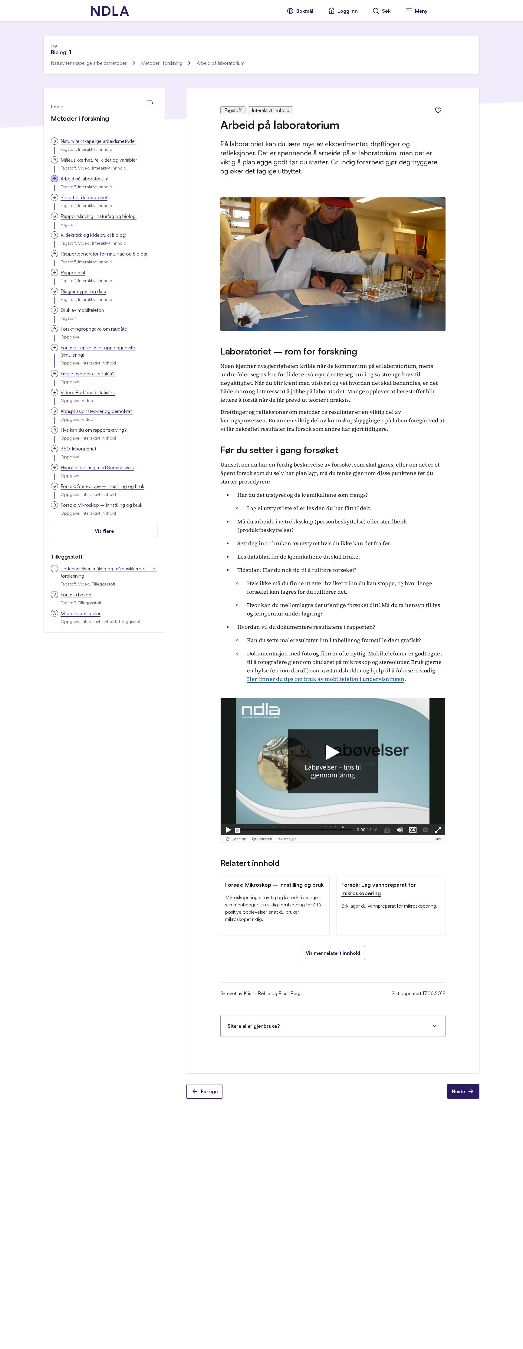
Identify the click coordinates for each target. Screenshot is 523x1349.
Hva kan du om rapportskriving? (94, 430)
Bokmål (304, 11)
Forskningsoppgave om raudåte (94, 329)
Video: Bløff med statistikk (88, 392)
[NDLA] (110, 11)
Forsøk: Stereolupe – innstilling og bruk (102, 486)
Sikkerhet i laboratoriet (84, 197)
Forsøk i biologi (76, 595)
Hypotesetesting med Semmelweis (97, 467)
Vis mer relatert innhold (333, 953)
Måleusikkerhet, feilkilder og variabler (99, 160)
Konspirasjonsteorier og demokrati (97, 411)
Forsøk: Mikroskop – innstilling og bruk (101, 505)
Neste (458, 1091)
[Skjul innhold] (150, 103)
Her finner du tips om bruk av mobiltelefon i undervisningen (325, 679)
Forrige (209, 1091)
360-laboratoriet (78, 449)
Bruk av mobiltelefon (82, 310)
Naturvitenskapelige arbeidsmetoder (89, 63)
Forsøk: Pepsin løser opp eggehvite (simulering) (98, 351)
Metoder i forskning (161, 63)
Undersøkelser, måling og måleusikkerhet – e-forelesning (109, 572)
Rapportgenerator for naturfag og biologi (104, 254)
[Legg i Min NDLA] (438, 110)
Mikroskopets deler (80, 613)
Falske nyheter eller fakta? (88, 374)
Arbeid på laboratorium (84, 179)
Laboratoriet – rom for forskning (288, 351)
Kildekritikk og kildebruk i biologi (93, 235)
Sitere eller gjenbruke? (254, 1026)
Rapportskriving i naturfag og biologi (99, 216)
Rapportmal (73, 272)
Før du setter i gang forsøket (279, 449)
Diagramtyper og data (83, 291)
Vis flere (104, 531)
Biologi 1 (61, 52)
